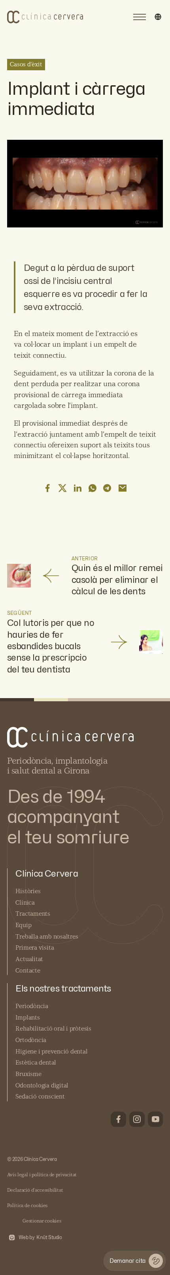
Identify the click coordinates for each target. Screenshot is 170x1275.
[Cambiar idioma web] (158, 17)
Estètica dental (35, 1063)
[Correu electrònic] (122, 488)
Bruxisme (28, 1074)
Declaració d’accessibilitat (35, 1190)
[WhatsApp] (92, 488)
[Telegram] (107, 488)
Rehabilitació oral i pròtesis (53, 1029)
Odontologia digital (41, 1086)
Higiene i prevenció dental (51, 1052)
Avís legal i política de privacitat (42, 1174)
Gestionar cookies (42, 1221)
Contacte (27, 971)
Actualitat (29, 959)
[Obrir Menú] (139, 17)
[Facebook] (47, 488)
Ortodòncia (30, 1040)
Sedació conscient (39, 1097)
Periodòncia (31, 1006)
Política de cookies (27, 1205)
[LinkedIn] (77, 488)
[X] (62, 488)
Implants (27, 1018)
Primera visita (34, 948)
